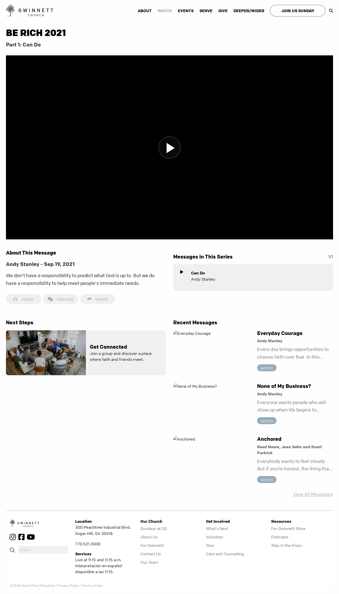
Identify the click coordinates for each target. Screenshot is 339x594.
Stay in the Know (286, 545)
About (145, 10)
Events (186, 10)
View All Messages (313, 494)
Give (223, 10)
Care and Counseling (225, 553)
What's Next (217, 528)
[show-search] (330, 10)
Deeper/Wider (249, 10)
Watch (165, 10)
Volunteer (214, 536)
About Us (148, 536)
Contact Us (150, 553)
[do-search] (43, 550)
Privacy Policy (68, 585)
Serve (206, 10)
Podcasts (279, 536)
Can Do (198, 272)
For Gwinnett (152, 545)
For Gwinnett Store (288, 528)
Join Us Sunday (297, 10)
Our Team (149, 562)
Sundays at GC (153, 528)
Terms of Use (92, 585)
